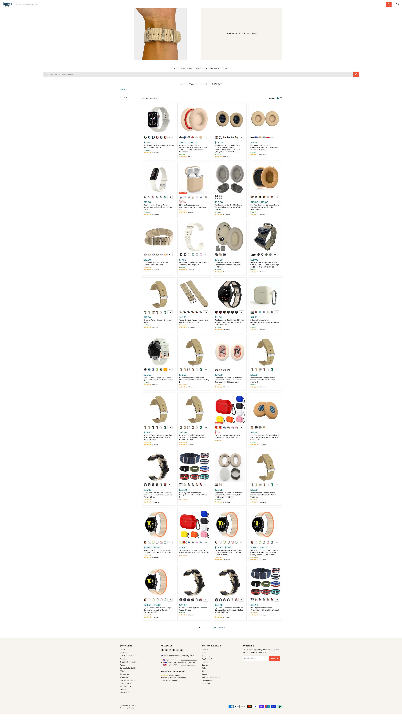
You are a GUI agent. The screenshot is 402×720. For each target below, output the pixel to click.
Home (122, 89)
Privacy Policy (125, 683)
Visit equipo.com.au (189, 660)
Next (221, 628)
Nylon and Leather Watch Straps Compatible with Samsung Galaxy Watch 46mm (158, 495)
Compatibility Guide (128, 668)
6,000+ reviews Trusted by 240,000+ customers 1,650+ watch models (173, 677)
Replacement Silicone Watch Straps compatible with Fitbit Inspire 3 (262, 380)
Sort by (145, 98)
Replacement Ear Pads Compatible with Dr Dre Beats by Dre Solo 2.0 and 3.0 (264, 147)
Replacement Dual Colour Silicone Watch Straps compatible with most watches (229, 322)
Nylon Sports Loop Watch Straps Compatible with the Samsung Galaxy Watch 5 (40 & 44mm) (264, 552)
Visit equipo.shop (188, 665)
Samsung (206, 656)
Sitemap (123, 689)
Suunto (205, 665)
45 (215, 628)
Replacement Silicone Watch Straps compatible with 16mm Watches (263, 495)
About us (123, 659)
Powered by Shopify (127, 708)
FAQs (122, 671)
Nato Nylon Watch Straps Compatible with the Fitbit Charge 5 (193, 495)
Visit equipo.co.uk (188, 662)
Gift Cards (124, 653)
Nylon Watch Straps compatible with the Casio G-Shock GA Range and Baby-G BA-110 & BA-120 (264, 265)
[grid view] (277, 98)
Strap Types (206, 683)
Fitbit (204, 653)
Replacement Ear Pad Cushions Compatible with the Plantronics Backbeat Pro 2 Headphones (228, 380)
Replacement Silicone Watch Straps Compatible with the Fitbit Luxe (158, 207)
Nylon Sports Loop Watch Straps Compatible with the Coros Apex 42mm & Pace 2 (228, 552)
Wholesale (124, 677)
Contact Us (124, 674)
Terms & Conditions (127, 680)
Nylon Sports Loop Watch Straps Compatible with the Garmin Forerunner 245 (157, 610)
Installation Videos (127, 656)
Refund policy (125, 686)
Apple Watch (207, 659)
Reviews (123, 665)
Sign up (275, 658)
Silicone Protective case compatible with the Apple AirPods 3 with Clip (265, 322)
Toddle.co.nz (125, 692)
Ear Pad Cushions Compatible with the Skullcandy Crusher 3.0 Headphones (265, 207)
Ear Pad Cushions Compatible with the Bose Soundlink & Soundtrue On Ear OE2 (265, 437)
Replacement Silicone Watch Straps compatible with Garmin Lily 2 (194, 380)
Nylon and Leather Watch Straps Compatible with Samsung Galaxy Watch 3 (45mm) (229, 610)
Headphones (207, 680)
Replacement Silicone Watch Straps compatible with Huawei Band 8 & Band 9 (192, 437)
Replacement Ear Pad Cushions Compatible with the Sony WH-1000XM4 (228, 265)
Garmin (205, 650)
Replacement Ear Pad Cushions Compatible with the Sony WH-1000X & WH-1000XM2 (228, 495)
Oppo (204, 671)
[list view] (280, 98)
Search (122, 650)
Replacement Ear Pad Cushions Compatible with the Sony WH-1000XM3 (228, 207)
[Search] (389, 4)
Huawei (205, 662)
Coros (204, 674)
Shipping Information (128, 662)
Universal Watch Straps (211, 677)
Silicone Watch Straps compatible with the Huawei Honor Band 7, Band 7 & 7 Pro (158, 437)
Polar (204, 668)
